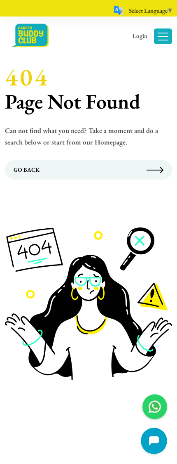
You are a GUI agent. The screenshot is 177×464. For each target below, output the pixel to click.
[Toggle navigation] (163, 36)
